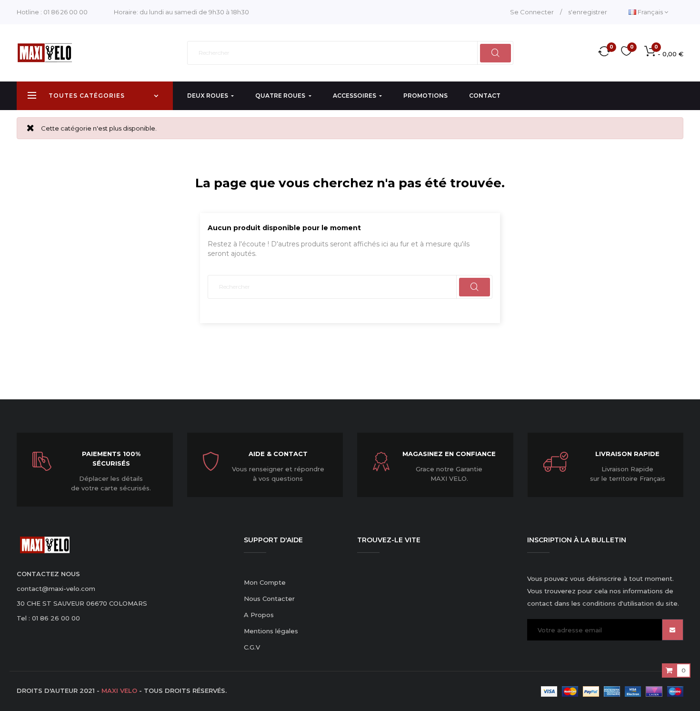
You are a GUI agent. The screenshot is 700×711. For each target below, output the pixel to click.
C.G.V (252, 647)
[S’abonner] (672, 629)
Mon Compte (265, 582)
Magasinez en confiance (449, 453)
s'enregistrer (587, 12)
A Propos (259, 615)
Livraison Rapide (627, 453)
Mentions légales (271, 631)
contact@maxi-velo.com (56, 588)
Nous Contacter (269, 598)
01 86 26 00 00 (65, 12)
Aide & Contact (278, 453)
